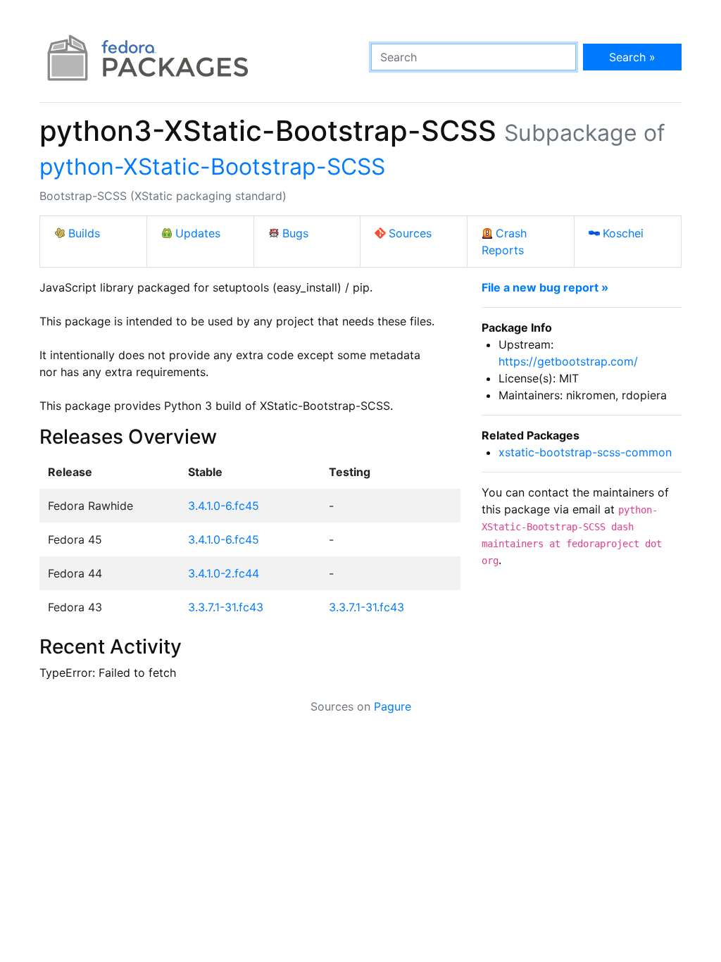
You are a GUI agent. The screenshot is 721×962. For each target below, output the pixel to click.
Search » (632, 57)
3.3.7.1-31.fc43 (225, 607)
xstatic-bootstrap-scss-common (585, 452)
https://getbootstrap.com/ (568, 361)
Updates (197, 233)
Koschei (623, 233)
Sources (410, 233)
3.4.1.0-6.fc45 (223, 506)
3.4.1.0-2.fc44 (223, 573)
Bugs (295, 233)
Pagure (392, 706)
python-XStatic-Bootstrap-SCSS (212, 166)
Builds (84, 233)
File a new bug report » (545, 287)
